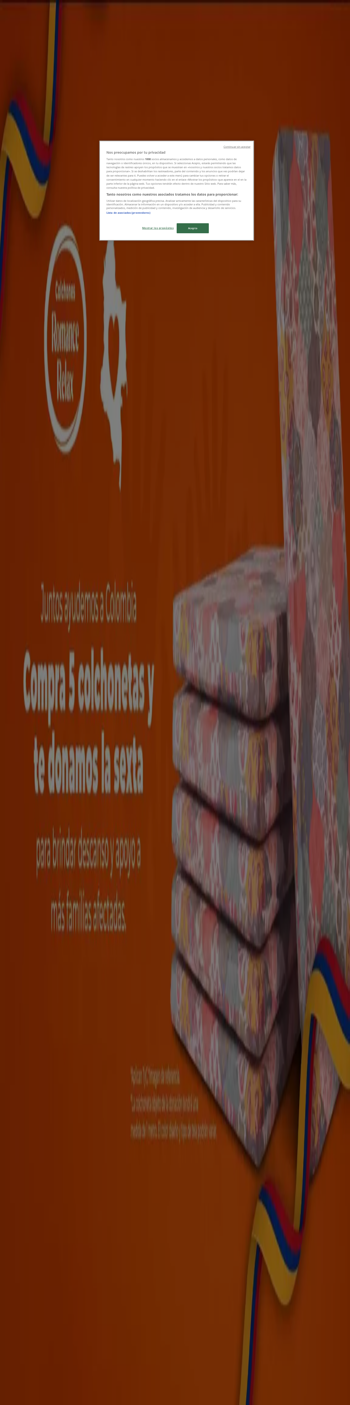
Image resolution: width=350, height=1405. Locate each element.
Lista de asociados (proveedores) (128, 212)
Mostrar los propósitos (158, 228)
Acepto (192, 228)
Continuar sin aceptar (237, 146)
